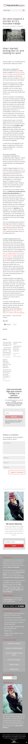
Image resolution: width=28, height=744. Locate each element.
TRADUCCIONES (14, 664)
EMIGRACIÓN (14, 669)
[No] (26, 738)
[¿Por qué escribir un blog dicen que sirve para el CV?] (8, 350)
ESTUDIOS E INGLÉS (14, 660)
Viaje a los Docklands (13, 567)
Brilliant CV (22, 78)
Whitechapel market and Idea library (13, 617)
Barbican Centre (8, 631)
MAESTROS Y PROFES (14, 643)
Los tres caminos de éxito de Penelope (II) (14, 620)
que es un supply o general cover (11, 253)
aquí (10, 210)
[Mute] (19, 606)
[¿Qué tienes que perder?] (18, 349)
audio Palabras (8, 599)
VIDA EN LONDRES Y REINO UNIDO (14, 654)
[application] (14, 606)
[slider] (22, 606)
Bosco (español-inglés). (14, 588)
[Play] (5, 606)
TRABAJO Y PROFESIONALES (14, 648)
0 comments (20, 26)
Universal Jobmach (7, 225)
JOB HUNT (13, 26)
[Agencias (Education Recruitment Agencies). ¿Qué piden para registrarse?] (8, 370)
